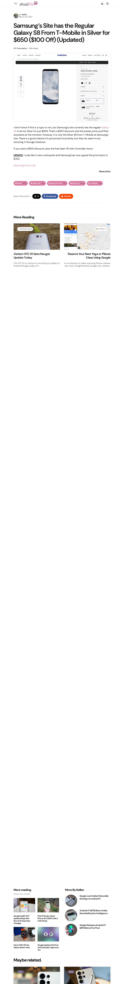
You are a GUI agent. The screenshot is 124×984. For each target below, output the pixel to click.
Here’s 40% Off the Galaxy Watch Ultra (22, 946)
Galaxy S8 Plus (58, 183)
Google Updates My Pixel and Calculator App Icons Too (48, 947)
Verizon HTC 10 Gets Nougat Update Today (32, 255)
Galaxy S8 (38, 183)
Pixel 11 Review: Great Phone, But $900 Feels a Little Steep (48, 918)
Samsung (78, 183)
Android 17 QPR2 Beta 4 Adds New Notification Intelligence (94, 912)
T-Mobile (95, 183)
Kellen (24, 14)
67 (20, 48)
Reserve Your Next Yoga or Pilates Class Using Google (89, 255)
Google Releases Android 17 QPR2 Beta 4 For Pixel (93, 926)
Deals (21, 183)
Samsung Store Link (24, 165)
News (21, 972)
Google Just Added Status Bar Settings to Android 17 (94, 897)
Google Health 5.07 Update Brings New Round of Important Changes (22, 920)
